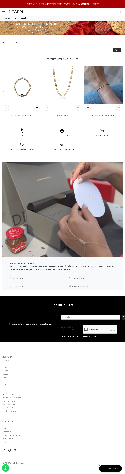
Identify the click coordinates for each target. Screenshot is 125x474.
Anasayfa (6, 18)
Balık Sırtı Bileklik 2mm (103, 115)
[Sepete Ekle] (37, 108)
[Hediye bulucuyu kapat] (99, 465)
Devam (117, 50)
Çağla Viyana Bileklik (21, 115)
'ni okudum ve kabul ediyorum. (82, 336)
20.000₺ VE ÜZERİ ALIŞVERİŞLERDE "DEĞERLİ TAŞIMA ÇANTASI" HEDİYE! (62, 4)
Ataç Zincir (62, 115)
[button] (3, 91)
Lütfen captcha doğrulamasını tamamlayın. (71, 328)
